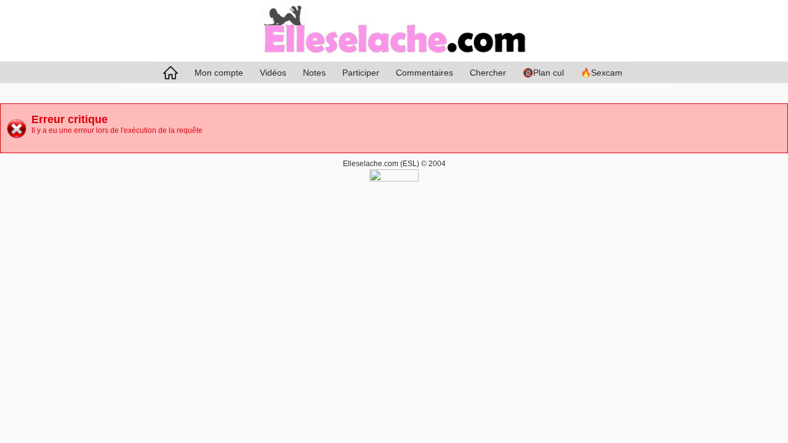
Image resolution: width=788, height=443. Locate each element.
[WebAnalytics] (394, 179)
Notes (314, 73)
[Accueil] (394, 59)
